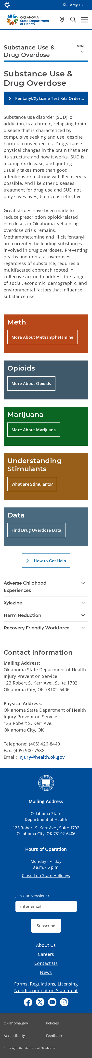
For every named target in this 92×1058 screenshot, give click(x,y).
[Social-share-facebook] (28, 1002)
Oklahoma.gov (16, 1023)
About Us (46, 945)
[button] (46, 98)
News (46, 972)
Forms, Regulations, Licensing (46, 984)
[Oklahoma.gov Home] (7, 4)
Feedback (54, 1035)
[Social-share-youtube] (52, 1002)
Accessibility (14, 1035)
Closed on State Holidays (46, 875)
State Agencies (75, 4)
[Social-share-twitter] (40, 1002)
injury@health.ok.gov (41, 757)
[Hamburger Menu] (84, 20)
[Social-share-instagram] (64, 1002)
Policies (52, 1023)
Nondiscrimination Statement (46, 990)
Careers (46, 954)
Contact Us (46, 963)
